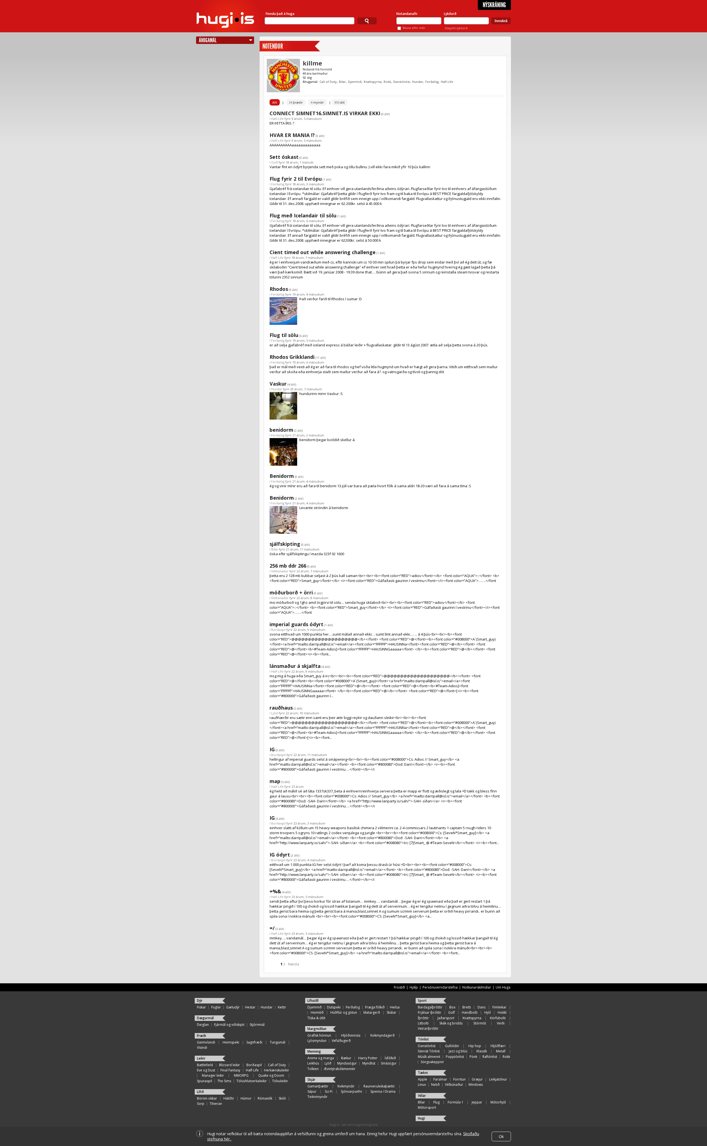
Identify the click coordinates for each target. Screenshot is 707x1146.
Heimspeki (231, 1042)
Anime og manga (320, 1058)
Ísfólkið (390, 1058)
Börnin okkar (207, 1098)
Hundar (417, 82)
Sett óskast (284, 157)
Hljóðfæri (497, 1046)
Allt (274, 102)
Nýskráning (494, 5)
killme (312, 63)
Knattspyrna (372, 82)
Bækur (346, 1058)
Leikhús (313, 1063)
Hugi (421, 1118)
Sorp (200, 1103)
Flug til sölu (284, 335)
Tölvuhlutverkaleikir (251, 1081)
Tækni (423, 1072)
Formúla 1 (455, 1102)
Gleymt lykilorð (456, 28)
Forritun (459, 1079)
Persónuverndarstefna (440, 987)
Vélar (422, 1095)
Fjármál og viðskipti (229, 1024)
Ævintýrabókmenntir (339, 1068)
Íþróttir (423, 1018)
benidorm (281, 429)
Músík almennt (429, 1056)
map (275, 781)
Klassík (481, 1051)
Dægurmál (205, 1018)
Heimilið (317, 1012)
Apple (422, 1079)
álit (339, 102)
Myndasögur (347, 1063)
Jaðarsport (445, 1018)
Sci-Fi (329, 1091)
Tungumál (277, 1042)
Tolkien (313, 1068)
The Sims (224, 1081)
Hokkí (502, 1012)
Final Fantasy (230, 1070)
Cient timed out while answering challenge (323, 252)
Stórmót (479, 1023)
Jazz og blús (458, 1051)
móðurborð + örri (291, 592)
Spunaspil (204, 1081)
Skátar (391, 1012)
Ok (501, 1136)
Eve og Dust (206, 1070)
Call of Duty (328, 82)
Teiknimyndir (317, 1096)
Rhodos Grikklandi (292, 357)
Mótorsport (427, 1107)
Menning (314, 1051)
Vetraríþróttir (428, 1028)
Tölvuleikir (280, 1081)
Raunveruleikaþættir (379, 1086)
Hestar (250, 1007)
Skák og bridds (451, 1023)
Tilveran (216, 1103)
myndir (317, 102)
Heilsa (395, 1007)
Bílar (342, 82)
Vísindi (202, 1047)
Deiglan (203, 1024)
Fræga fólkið (375, 1007)
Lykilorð (450, 13)
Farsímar (440, 1079)
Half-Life (447, 82)
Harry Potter (368, 1058)
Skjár (311, 1079)
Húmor (246, 1098)
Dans (482, 1007)
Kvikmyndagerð (382, 1035)
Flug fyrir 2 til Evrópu (296, 178)
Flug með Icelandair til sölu (303, 215)
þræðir (296, 102)
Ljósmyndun (316, 1040)
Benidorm (282, 476)
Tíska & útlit (316, 1018)
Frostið (399, 987)
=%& (275, 891)
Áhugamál (208, 40)
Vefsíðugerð (341, 1040)
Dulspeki (334, 1007)
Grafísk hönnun (319, 1035)
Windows (475, 1084)
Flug (436, 1102)
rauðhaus (281, 707)
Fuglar (216, 1007)
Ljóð (274, 713)
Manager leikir (213, 1075)
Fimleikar (499, 1007)
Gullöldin (452, 1046)
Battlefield (205, 1065)
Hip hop (474, 1046)
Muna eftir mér (414, 28)
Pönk (473, 1056)
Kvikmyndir (346, 1086)
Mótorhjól (498, 1102)
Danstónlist (401, 82)
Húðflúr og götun (343, 1012)
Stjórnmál (257, 1024)
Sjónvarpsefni (351, 1091)
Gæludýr (233, 1007)
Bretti (466, 1007)
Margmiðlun (316, 1028)
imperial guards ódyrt (296, 624)
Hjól (487, 1012)
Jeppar (477, 1102)
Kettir (282, 1007)
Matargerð (371, 1012)
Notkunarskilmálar (476, 987)
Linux (422, 1084)
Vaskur (278, 383)
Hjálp (414, 987)
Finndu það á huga (280, 13)
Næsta (293, 963)
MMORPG (241, 1075)
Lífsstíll (312, 1000)
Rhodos (279, 289)
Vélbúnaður (280, 571)
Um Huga (503, 987)
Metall (500, 1051)
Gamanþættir (317, 1086)
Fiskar (201, 1007)
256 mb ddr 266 (288, 565)
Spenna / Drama (382, 1091)
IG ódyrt (280, 854)
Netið (435, 1084)
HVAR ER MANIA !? (292, 135)
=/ (272, 928)
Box (452, 1007)
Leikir (201, 1058)
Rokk (387, 82)
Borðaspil (278, 630)
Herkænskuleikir (276, 1070)
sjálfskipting (285, 544)
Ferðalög (432, 82)
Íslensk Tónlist (429, 1051)
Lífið (200, 1091)
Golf (274, 162)
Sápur (311, 1091)
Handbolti (470, 1012)
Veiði (501, 1023)
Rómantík (265, 1098)
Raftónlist (489, 1056)
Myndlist (368, 1063)
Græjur (477, 1079)
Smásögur (389, 1063)
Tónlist (423, 1039)
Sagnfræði (254, 1042)
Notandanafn (406, 13)
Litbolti (423, 1023)
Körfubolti (498, 1018)
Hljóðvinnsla (350, 1035)
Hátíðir (228, 1098)
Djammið (355, 82)
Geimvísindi (206, 1042)
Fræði (201, 1035)
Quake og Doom (271, 1075)
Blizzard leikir (229, 1065)
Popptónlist (455, 1056)
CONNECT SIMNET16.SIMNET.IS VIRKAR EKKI (325, 113)
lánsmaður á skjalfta (295, 666)
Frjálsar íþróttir (429, 1012)
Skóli (282, 1098)
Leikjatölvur (498, 1079)
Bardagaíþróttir (430, 1007)
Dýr (199, 1000)
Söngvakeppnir (432, 1062)
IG (272, 749)
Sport (422, 1000)
